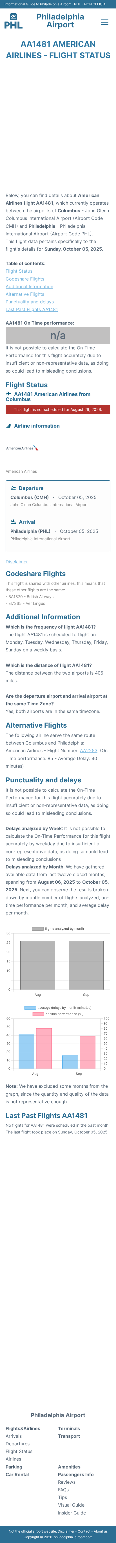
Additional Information (29, 286)
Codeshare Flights (25, 279)
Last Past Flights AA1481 (32, 309)
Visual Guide (71, 1505)
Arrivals (14, 1436)
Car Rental (17, 1474)
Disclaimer (66, 1531)
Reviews (66, 1482)
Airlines (13, 1459)
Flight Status (19, 271)
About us (101, 1531)
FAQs (63, 1489)
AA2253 (88, 750)
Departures (18, 1443)
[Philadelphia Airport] (14, 21)
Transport (69, 1436)
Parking (14, 1467)
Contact (84, 1531)
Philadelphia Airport (60, 21)
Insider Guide (72, 1513)
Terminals (69, 1428)
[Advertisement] (58, 128)
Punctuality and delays (30, 302)
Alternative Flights (25, 294)
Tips (62, 1497)
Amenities (69, 1467)
